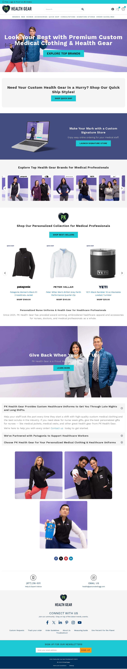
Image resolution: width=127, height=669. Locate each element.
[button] (122, 188)
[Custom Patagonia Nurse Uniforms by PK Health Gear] (39, 475)
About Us (66, 630)
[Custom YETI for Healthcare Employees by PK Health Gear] (63, 525)
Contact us (57, 428)
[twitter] (61, 558)
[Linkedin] (60, 622)
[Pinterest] (66, 622)
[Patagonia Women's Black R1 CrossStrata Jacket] (24, 263)
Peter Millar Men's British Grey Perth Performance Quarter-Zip (63, 293)
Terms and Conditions (59, 665)
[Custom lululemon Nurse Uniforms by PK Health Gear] (88, 475)
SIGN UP (85, 650)
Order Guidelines (52, 630)
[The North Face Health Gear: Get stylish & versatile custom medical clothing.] (41, 188)
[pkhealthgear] (63, 600)
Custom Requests (16, 630)
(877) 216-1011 (33, 583)
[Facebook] (47, 622)
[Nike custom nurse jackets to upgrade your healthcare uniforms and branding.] (109, 188)
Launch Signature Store (93, 143)
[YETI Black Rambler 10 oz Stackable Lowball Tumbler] (103, 263)
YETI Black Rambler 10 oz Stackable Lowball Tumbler (103, 293)
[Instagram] (73, 622)
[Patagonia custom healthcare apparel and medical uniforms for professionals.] (18, 188)
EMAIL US (93, 583)
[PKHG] (22, 9)
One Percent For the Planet (102, 630)
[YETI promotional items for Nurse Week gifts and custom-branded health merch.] (86, 188)
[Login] (112, 9)
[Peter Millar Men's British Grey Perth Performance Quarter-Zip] (63, 263)
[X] (53, 622)
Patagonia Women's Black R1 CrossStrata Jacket (23, 293)
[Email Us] (94, 578)
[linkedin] (71, 558)
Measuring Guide (81, 630)
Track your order (34, 630)
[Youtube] (79, 622)
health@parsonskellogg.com (93, 586)
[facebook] (56, 558)
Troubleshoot (62, 633)
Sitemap (71, 665)
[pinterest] (66, 558)
